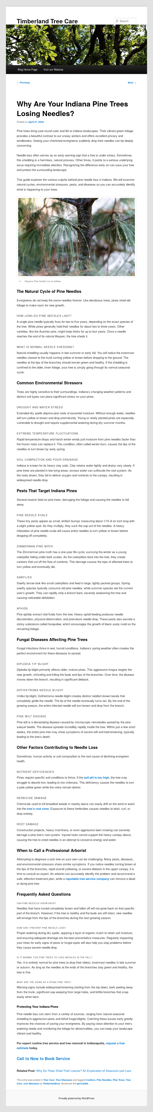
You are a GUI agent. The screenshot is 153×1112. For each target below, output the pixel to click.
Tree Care (49, 1080)
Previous (23, 82)
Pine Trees (119, 1080)
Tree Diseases (64, 1080)
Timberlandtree (51, 1083)
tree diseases (31, 1083)
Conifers (90, 1080)
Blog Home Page (27, 69)
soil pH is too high (96, 777)
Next (132, 82)
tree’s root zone (38, 808)
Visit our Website (53, 69)
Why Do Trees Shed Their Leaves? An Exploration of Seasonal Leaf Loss (83, 1070)
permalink (82, 1083)
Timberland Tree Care (47, 21)
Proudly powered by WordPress (76, 1098)
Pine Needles (104, 1080)
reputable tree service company (87, 878)
